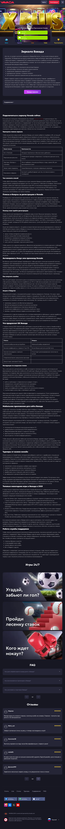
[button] (63, 21)
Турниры (26, 791)
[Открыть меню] (62, 2)
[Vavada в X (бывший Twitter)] (14, 805)
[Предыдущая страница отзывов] (27, 779)
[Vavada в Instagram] (5, 805)
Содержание (36, 791)
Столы (19, 791)
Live (12, 791)
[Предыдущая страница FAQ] (27, 697)
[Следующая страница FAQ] (38, 697)
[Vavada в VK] (10, 805)
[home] (7, 2)
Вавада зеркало (32, 92)
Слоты (6, 791)
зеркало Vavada (38, 119)
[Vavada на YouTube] (18, 805)
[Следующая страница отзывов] (38, 779)
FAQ (44, 791)
